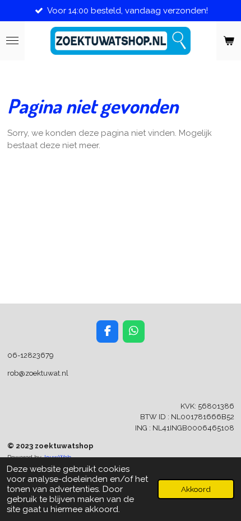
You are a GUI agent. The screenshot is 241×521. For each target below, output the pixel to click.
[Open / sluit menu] (12, 40)
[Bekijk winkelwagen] (228, 40)
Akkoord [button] (196, 489)
